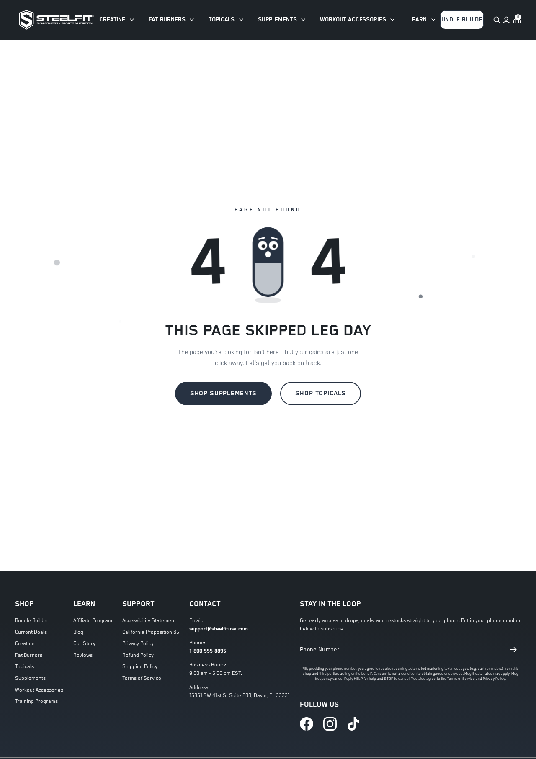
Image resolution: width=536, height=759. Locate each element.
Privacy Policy (138, 644)
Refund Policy (138, 655)
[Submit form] (513, 650)
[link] (306, 724)
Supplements (30, 678)
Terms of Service (141, 678)
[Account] (506, 20)
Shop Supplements (223, 393)
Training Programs (36, 701)
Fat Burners (28, 655)
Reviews (83, 655)
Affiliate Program (92, 620)
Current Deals (31, 632)
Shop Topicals (320, 393)
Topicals (24, 667)
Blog (78, 632)
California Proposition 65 (150, 632)
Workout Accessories (39, 690)
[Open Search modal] (497, 20)
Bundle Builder (32, 620)
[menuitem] (117, 20)
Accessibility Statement (149, 620)
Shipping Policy (139, 667)
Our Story (84, 644)
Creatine (25, 644)
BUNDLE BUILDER (462, 19)
